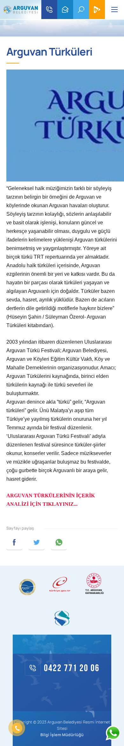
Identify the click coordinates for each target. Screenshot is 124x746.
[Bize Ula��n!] (113, 733)
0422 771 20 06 (49, 9)
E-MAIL (65, 9)
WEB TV (97, 9)
